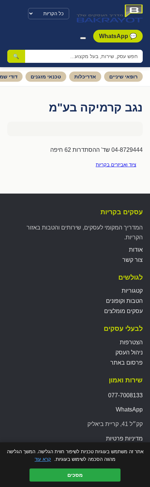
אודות (136, 250)
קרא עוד (43, 459)
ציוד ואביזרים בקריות (116, 164)
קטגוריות (132, 291)
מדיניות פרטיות (124, 438)
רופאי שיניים (123, 77)
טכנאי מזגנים (46, 77)
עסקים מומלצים (123, 311)
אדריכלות (85, 77)
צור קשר (132, 260)
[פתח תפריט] (83, 38)
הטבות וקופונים (124, 301)
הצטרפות (131, 342)
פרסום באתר (126, 363)
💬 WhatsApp (118, 36)
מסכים (75, 475)
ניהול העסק (129, 352)
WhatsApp (129, 409)
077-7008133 (125, 395)
